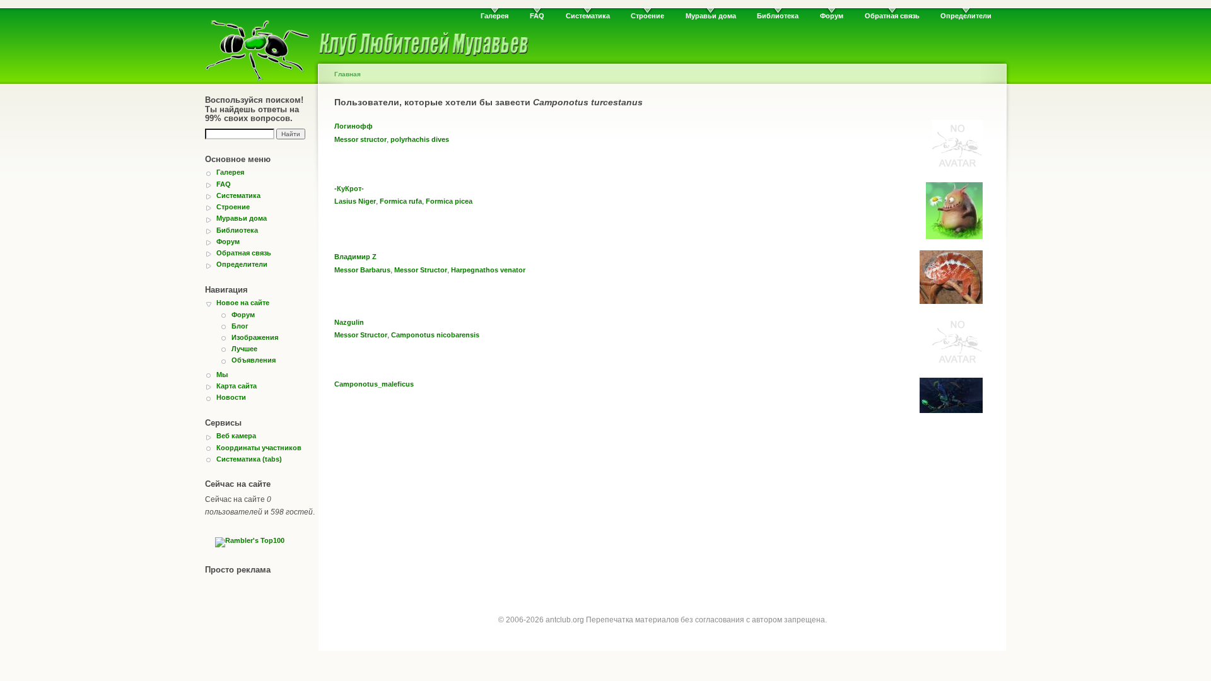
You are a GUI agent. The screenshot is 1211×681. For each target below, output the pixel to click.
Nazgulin (349, 322)
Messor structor (360, 139)
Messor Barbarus (362, 270)
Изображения (254, 337)
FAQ (537, 16)
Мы (222, 374)
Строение (647, 16)
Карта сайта (236, 386)
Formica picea (449, 201)
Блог (240, 326)
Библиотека (778, 16)
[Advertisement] (662, 512)
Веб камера (236, 435)
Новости (231, 397)
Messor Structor (420, 270)
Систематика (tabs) (249, 459)
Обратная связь (892, 16)
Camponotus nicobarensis (435, 335)
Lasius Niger (355, 201)
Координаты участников (258, 447)
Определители (966, 16)
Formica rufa (401, 201)
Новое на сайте (242, 302)
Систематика (588, 16)
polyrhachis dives (419, 139)
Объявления (253, 360)
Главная (347, 74)
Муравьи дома (711, 16)
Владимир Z (355, 256)
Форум (831, 16)
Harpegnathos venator (488, 270)
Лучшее (244, 348)
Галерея (494, 16)
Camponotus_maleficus (374, 384)
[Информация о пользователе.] (957, 168)
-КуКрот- (349, 188)
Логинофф (353, 126)
